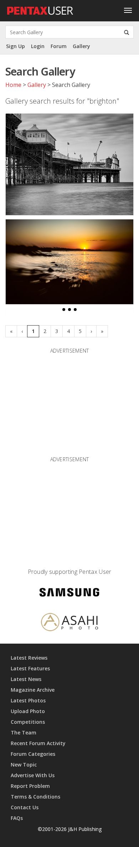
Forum (59, 46)
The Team (23, 732)
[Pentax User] (40, 9)
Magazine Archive (33, 689)
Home (13, 85)
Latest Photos (28, 700)
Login (38, 46)
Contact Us (24, 807)
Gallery (81, 46)
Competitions (28, 721)
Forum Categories (33, 753)
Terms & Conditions (35, 796)
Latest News (26, 679)
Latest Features (30, 668)
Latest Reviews (29, 657)
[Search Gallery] (126, 32)
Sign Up (15, 46)
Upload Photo (28, 711)
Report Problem (30, 786)
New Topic (24, 764)
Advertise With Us (33, 775)
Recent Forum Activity (38, 743)
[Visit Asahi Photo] (69, 623)
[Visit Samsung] (69, 593)
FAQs (17, 818)
